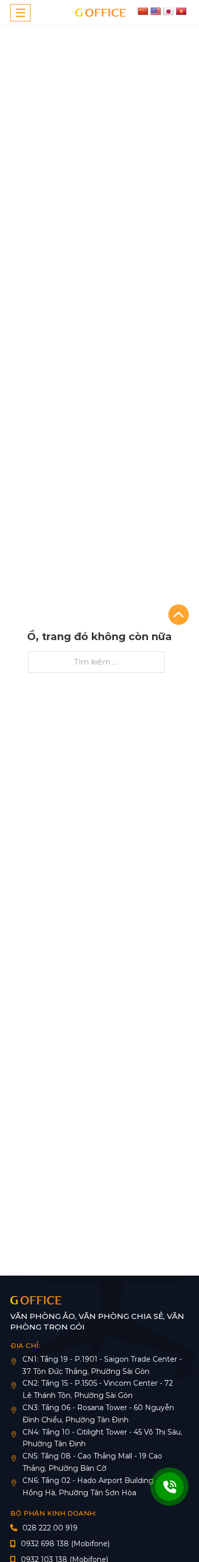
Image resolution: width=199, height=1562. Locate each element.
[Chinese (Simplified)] (143, 11)
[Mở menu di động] (20, 13)
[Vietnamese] (181, 11)
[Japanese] (168, 11)
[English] (156, 11)
